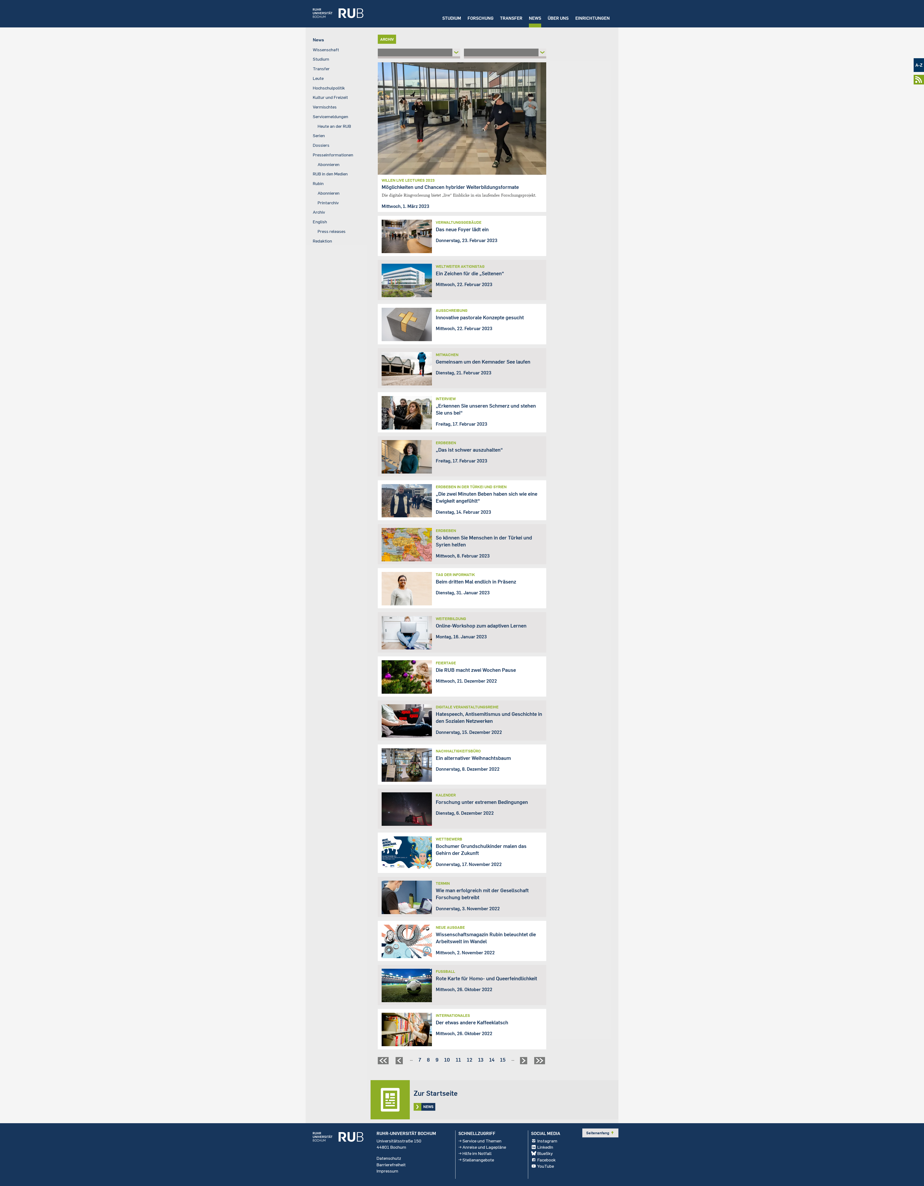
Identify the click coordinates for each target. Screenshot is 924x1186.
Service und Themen (481, 1140)
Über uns (558, 18)
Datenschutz (389, 1158)
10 (447, 1060)
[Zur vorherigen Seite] (400, 1062)
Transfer (511, 18)
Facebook (546, 1159)
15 (503, 1060)
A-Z (919, 65)
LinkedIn (545, 1147)
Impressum (387, 1170)
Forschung (481, 18)
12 (469, 1060)
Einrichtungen (592, 18)
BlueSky (545, 1153)
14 (491, 1060)
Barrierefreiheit (391, 1164)
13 (480, 1060)
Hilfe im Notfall (477, 1153)
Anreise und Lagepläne (484, 1147)
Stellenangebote (478, 1159)
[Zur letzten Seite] (540, 1062)
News (535, 18)
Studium (451, 18)
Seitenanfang (600, 1132)
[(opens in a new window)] (334, 13)
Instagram (547, 1140)
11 (458, 1060)
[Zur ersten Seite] (384, 1062)
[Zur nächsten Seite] (524, 1062)
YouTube (545, 1166)
